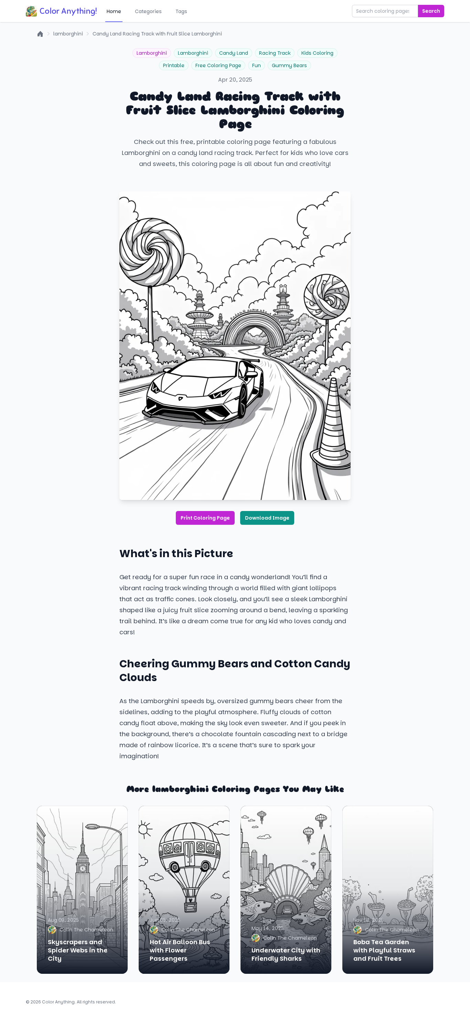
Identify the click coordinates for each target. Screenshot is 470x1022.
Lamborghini (152, 53)
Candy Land (233, 53)
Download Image (267, 517)
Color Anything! (68, 11)
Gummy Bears (289, 65)
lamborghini (68, 33)
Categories (148, 11)
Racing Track (274, 53)
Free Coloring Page (218, 65)
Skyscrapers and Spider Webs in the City (78, 950)
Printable (173, 65)
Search (431, 11)
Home (114, 11)
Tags (181, 11)
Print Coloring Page (205, 517)
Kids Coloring (317, 53)
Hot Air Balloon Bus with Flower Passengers (180, 950)
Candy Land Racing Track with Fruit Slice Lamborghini (157, 33)
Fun (256, 65)
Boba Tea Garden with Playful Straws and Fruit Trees (384, 950)
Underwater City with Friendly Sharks (286, 954)
